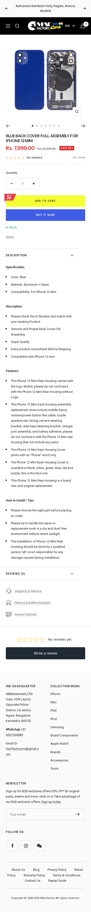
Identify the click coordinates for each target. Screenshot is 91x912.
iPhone (55, 689)
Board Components (64, 730)
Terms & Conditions (66, 870)
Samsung (57, 722)
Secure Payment (26, 609)
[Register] (78, 809)
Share (10, 232)
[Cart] (82, 21)
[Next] (83, 121)
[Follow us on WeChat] (39, 840)
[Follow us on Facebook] (12, 840)
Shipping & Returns (28, 586)
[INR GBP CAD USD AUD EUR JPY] (69, 21)
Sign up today (50, 797)
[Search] (17, 21)
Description (16, 250)
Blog (36, 865)
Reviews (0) (15, 568)
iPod (53, 714)
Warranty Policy (34, 870)
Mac (53, 697)
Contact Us (32, 876)
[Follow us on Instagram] (25, 840)
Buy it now (45, 209)
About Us (18, 865)
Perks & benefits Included (32, 597)
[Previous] (8, 121)
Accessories (59, 755)
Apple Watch (59, 739)
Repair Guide (57, 876)
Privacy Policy (57, 865)
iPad (53, 705)
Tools (54, 764)
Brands (55, 747)
